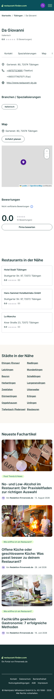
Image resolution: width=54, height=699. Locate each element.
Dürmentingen (9, 396)
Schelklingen (34, 376)
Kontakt (13, 679)
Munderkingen (35, 369)
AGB (34, 683)
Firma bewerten (27, 227)
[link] (27, 276)
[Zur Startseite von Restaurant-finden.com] (14, 5)
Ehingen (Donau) (11, 363)
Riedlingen (32, 363)
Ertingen (31, 396)
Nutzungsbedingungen (19, 683)
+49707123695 (15, 70)
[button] (42, 5)
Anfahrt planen (13, 139)
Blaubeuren (33, 409)
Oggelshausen (9, 402)
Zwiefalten (7, 389)
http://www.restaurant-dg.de (22, 82)
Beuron (5, 376)
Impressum (43, 683)
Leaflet (24, 185)
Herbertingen (9, 382)
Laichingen (7, 369)
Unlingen (32, 402)
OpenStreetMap (36, 185)
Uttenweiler (33, 389)
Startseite (6, 15)
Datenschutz (25, 679)
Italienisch (10, 106)
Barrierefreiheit (39, 679)
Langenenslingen (36, 382)
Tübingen (18, 15)
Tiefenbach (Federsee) (13, 409)
